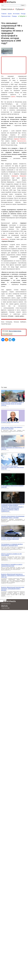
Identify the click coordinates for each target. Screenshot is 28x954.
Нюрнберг (5, 239)
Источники (16, 13)
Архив (10, 13)
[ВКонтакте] (3, 339)
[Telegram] (10, 339)
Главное (3, 13)
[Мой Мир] (13, 339)
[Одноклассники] (6, 339)
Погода (23, 13)
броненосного (21, 141)
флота (13, 96)
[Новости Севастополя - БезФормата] (8, 1)
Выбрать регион (4, 606)
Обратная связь (4, 605)
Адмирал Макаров (19, 139)
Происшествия (5, 16)
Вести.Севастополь (15, 331)
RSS (8, 608)
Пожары (14, 16)
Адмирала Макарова (19, 176)
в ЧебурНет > (22, 16)
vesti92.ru (5, 55)
